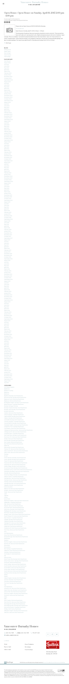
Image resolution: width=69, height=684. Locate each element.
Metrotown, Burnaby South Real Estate (14, 509)
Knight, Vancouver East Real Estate (13, 492)
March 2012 (7, 348)
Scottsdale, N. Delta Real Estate (12, 554)
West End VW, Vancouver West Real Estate (15, 602)
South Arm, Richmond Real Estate (12, 562)
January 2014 (7, 314)
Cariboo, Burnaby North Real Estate (13, 418)
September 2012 (8, 338)
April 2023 (6, 128)
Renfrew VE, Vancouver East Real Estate (14, 543)
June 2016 (6, 264)
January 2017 (7, 252)
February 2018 (7, 229)
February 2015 (7, 291)
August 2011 (7, 360)
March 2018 (7, 228)
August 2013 (7, 320)
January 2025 (7, 93)
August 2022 (7, 142)
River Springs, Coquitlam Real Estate (13, 548)
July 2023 (6, 123)
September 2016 (8, 258)
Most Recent (7, 61)
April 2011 (6, 367)
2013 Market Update (9, 387)
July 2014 (6, 303)
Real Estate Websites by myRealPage (57, 662)
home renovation (8, 487)
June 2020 (6, 186)
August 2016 (7, 260)
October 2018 (7, 217)
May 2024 (6, 107)
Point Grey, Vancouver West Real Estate (14, 530)
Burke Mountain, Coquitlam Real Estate (14, 404)
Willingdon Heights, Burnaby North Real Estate (18, 20)
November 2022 (8, 136)
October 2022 (7, 138)
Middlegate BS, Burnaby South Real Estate (15, 511)
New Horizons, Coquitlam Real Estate (13, 518)
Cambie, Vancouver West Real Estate (13, 413)
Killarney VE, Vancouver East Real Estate (14, 488)
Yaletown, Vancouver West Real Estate (14, 612)
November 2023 (8, 116)
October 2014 (7, 298)
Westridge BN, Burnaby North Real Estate (14, 604)
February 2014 (7, 312)
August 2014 (7, 301)
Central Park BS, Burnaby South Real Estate (15, 423)
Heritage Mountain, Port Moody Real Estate (15, 483)
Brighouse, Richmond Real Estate (12, 401)
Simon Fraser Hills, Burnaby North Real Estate (15, 559)
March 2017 (7, 248)
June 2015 (6, 284)
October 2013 (7, 317)
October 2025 (7, 78)
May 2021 (6, 167)
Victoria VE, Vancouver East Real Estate (14, 595)
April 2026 (6, 69)
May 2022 (6, 147)
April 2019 (6, 209)
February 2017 (7, 250)
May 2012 (6, 344)
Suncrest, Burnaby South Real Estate (13, 579)
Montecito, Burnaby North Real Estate (13, 512)
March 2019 (7, 210)
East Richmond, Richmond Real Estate (13, 444)
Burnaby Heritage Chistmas (11, 406)
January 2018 (7, 231)
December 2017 (8, 233)
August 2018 (7, 221)
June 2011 (6, 363)
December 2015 (8, 274)
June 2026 (6, 66)
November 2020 (8, 178)
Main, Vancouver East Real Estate (12, 504)
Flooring (6, 454)
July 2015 (6, 283)
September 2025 (8, 80)
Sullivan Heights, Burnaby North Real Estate (15, 578)
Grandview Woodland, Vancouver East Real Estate (16, 471)
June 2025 (6, 85)
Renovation (7, 545)
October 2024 (8, 99)
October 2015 (7, 277)
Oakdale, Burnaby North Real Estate (13, 519)
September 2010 (8, 379)
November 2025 (8, 76)
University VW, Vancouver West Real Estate (15, 588)
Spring (5, 574)
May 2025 (6, 86)
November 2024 (8, 97)
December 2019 (8, 195)
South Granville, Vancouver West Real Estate (15, 566)
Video (5, 597)
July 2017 (6, 241)
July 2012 (6, 341)
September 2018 (8, 219)
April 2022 (6, 148)
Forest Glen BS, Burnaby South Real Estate (15, 457)
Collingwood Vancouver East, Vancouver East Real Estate (18, 430)
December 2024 (8, 95)
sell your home (7, 557)
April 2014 (6, 308)
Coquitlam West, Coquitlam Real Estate (14, 433)
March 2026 (7, 71)
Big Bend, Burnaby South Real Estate (13, 395)
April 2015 (6, 288)
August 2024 (7, 102)
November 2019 (8, 197)
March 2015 (7, 289)
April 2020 (6, 190)
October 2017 (7, 236)
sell (5, 555)
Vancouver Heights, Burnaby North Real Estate (15, 593)
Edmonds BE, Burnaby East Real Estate (14, 447)
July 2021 (6, 164)
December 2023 (8, 114)
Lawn (5, 493)
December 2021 (8, 155)
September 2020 (8, 181)
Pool (5, 531)
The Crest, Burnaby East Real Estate (13, 583)
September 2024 (8, 100)
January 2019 (7, 214)
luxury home (7, 499)
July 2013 (6, 322)
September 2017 (8, 238)
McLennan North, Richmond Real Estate (14, 507)
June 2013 (6, 324)
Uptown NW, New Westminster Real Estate (15, 591)
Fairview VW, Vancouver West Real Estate (14, 449)
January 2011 (7, 372)
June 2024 (6, 105)
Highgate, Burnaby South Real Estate (13, 485)
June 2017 (6, 243)
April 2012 (6, 346)
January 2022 (7, 154)
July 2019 (6, 203)
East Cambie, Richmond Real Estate (13, 442)
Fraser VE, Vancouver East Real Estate (13, 461)
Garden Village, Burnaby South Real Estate (14, 466)
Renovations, (7, 547)
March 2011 (7, 369)
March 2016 (7, 269)
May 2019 (6, 207)
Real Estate (7, 538)
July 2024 (6, 104)
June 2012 (6, 343)
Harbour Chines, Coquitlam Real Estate (13, 476)
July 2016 (6, 262)
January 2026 (7, 74)
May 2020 (6, 188)
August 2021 (7, 162)
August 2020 (7, 183)
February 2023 (8, 131)
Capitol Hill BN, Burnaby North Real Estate (14, 416)
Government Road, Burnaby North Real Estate (15, 468)
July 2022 (6, 143)
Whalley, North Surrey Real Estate (12, 609)
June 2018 (6, 222)
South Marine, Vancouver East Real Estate (14, 567)
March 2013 (7, 329)
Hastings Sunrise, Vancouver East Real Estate (15, 480)
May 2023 (6, 126)
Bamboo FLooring (8, 390)
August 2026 (7, 62)
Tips (5, 585)
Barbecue (6, 392)
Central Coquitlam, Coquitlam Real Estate (14, 421)
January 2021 (7, 174)
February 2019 (7, 212)
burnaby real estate (9, 411)
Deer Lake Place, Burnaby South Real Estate (15, 435)
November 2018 (8, 215)
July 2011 (6, 362)
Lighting (6, 495)
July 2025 (6, 83)
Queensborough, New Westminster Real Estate (16, 536)
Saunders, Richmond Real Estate (12, 552)
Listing (5, 497)
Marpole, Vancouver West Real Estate (13, 505)
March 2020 (7, 191)
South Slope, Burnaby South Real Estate (14, 569)
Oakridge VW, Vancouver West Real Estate (14, 523)
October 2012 (7, 336)
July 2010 (6, 382)
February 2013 (7, 331)
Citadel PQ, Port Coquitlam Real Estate (14, 426)
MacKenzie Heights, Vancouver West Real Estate (16, 500)
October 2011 (7, 357)
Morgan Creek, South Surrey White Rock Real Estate (17, 514)
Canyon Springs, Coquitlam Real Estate (14, 414)
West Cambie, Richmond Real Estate (13, 600)
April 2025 (6, 88)
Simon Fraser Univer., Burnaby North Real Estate (16, 561)
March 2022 (7, 150)
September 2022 (8, 140)
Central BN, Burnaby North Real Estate (14, 419)
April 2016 (6, 267)
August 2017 (7, 240)
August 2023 (7, 121)
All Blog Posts (7, 49)
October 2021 (7, 159)
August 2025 (7, 81)
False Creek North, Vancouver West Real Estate (16, 450)
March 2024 (7, 111)
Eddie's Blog (7, 51)
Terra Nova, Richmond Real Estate (12, 581)
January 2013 (7, 332)
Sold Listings (7, 56)
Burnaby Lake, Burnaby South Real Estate (14, 409)
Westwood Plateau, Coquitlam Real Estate (14, 607)
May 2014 (6, 307)
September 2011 (8, 358)
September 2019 (8, 200)
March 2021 (7, 171)
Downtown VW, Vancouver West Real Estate (15, 437)
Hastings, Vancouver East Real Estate (13, 481)
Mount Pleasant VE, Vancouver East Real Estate (16, 516)
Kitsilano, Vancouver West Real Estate (13, 490)
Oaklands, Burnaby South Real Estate (13, 521)
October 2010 (7, 377)
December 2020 (8, 176)
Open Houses (7, 54)
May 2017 (6, 245)
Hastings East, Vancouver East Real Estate (14, 478)
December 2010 (8, 374)
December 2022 (8, 135)
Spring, (6, 576)
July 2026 (6, 64)
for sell (5, 456)
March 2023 (7, 129)
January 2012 (7, 351)
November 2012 (8, 334)
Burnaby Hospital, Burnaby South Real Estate (15, 407)
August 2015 (7, 281)
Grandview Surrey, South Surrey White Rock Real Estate (18, 469)
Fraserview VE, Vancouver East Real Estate (14, 464)
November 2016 (8, 255)
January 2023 (7, 133)
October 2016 (7, 257)
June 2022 (6, 145)
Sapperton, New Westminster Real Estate (14, 550)
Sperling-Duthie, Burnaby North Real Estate (15, 573)
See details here (20, 28)
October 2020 (8, 179)
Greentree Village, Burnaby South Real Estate (15, 475)
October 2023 (7, 117)
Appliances (7, 389)
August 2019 (7, 202)
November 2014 (8, 296)
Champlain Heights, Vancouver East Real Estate (16, 425)
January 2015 (7, 293)
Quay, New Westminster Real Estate (13, 535)
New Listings (7, 53)
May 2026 (6, 68)
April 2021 (6, 169)
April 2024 (6, 109)
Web (5, 598)
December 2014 (8, 295)
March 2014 (7, 310)
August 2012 (7, 339)
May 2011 (6, 365)
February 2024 (8, 112)
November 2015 (8, 276)
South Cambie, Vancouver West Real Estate (15, 564)
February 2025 (8, 92)
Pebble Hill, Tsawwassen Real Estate (13, 526)
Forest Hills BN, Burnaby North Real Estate (14, 459)
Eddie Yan (6, 445)
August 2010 (7, 381)
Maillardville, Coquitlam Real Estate (12, 502)
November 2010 (8, 375)
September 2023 (8, 119)
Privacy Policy (46, 662)
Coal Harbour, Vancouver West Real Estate (14, 428)
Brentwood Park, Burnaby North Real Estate (15, 397)
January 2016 (7, 272)
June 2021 (6, 166)
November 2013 (8, 315)
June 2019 (6, 205)
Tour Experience (8, 586)
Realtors (6, 540)
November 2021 (8, 157)
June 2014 (6, 305)
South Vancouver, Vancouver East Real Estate (15, 571)
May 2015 (6, 286)
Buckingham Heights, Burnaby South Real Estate (16, 402)
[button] (48, 634)
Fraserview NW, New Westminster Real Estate (15, 462)
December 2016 (8, 253)
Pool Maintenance (8, 533)
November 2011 (8, 355)
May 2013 (6, 326)
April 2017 (6, 246)
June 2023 (6, 124)
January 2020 (7, 193)
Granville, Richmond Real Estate (12, 473)
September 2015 (8, 279)
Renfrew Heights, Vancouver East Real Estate (15, 542)
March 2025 (7, 90)
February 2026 (8, 73)
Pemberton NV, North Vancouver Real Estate (15, 528)
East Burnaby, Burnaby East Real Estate (14, 440)
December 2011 (8, 353)
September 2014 (8, 300)
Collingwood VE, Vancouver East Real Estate (15, 432)
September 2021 (8, 160)
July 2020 (6, 185)
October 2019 (7, 198)
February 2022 (8, 152)
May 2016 (6, 265)
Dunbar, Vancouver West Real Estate (13, 438)
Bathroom (6, 394)
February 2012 (7, 350)
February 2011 (7, 370)
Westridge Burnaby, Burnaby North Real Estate (16, 605)
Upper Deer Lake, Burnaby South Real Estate (15, 590)
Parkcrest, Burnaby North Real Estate (13, 524)
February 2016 (7, 271)
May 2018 (6, 224)
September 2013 (8, 319)
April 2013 (6, 327)
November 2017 (8, 234)
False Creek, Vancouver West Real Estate (14, 452)
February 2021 (7, 172)
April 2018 (6, 226)
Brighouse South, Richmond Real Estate (14, 399)
